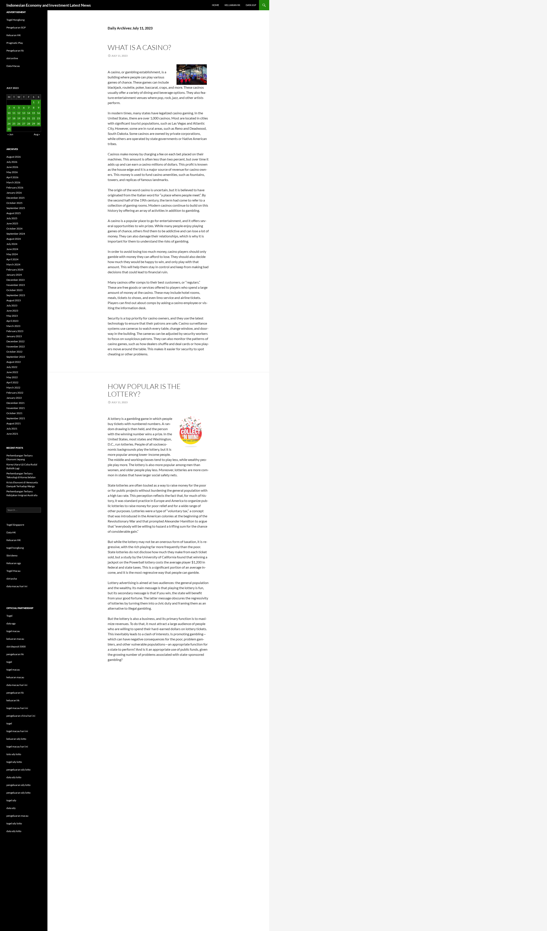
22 (33, 118)
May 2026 (12, 172)
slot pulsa (11, 578)
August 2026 (13, 156)
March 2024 (13, 264)
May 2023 (12, 315)
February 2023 (14, 331)
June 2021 (12, 433)
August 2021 (13, 423)
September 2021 (15, 418)
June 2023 (12, 310)
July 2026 (11, 161)
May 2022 (12, 377)
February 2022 (14, 392)
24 (8, 123)
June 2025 (12, 223)
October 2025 (14, 202)
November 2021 (15, 408)
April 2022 (12, 382)
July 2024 (11, 244)
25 (13, 123)
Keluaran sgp (13, 563)
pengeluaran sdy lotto (18, 785)
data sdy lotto (13, 831)
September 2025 (15, 208)
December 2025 (15, 197)
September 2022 (15, 356)
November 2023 (15, 285)
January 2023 (14, 336)
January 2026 (14, 192)
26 (18, 123)
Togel (9, 615)
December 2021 (15, 402)
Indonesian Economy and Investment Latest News (48, 5)
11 (13, 113)
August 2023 (13, 300)
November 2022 (15, 346)
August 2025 (13, 213)
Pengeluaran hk (15, 50)
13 (23, 113)
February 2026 (14, 187)
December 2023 (15, 279)
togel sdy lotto (14, 823)
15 (33, 113)
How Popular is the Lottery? (144, 390)
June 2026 (12, 167)
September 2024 (15, 233)
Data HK (11, 532)
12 (18, 113)
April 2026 (12, 177)
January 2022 (14, 397)
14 (28, 113)
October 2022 (14, 351)
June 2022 (12, 372)
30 (38, 123)
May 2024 (12, 254)
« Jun (10, 134)
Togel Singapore (15, 524)
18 (13, 118)
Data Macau (13, 66)
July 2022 (11, 367)
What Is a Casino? (139, 47)
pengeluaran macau (17, 815)
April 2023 (12, 320)
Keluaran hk (232, 5)
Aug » (37, 134)
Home (215, 5)
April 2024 (12, 259)
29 (33, 123)
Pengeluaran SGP (16, 27)
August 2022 (13, 361)
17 (8, 118)
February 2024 (14, 269)
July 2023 (11, 305)
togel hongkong (15, 547)
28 (28, 123)
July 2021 (11, 428)
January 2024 (14, 274)
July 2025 (11, 218)
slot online (12, 58)
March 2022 (13, 387)
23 (38, 118)
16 (38, 113)
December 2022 (15, 341)
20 (23, 118)
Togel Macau (13, 570)
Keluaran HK (13, 35)
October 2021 (14, 413)
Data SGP (251, 5)
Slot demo (12, 555)
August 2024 (13, 238)
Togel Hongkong (15, 19)
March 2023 (13, 326)
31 (8, 129)
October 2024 (14, 228)
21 (28, 118)
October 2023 (14, 290)
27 (23, 123)
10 (8, 113)
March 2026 (13, 182)
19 (18, 118)
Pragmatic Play (14, 42)
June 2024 (12, 249)
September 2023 (15, 295)
